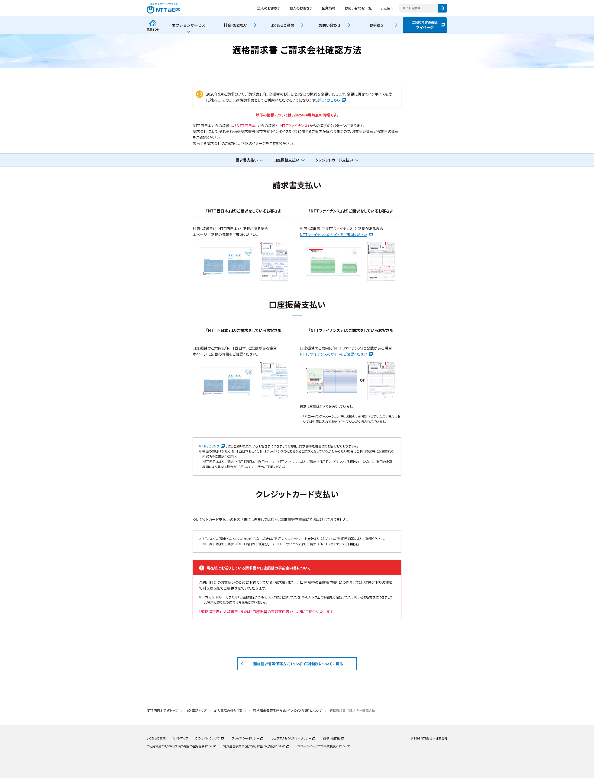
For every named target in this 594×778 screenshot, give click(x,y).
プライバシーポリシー (245, 738)
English (387, 8)
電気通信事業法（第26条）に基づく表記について (254, 746)
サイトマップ (180, 738)
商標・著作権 (331, 738)
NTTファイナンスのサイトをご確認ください (333, 234)
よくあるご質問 (156, 738)
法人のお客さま (268, 8)
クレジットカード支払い (334, 160)
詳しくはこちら (328, 100)
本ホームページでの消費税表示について (323, 746)
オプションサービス (188, 25)
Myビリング (212, 446)
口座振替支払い (286, 160)
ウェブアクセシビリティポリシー (291, 738)
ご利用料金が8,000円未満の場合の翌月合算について (181, 746)
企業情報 (329, 8)
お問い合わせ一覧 (358, 8)
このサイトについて (207, 738)
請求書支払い (247, 160)
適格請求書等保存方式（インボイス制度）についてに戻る (298, 663)
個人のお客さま (301, 8)
